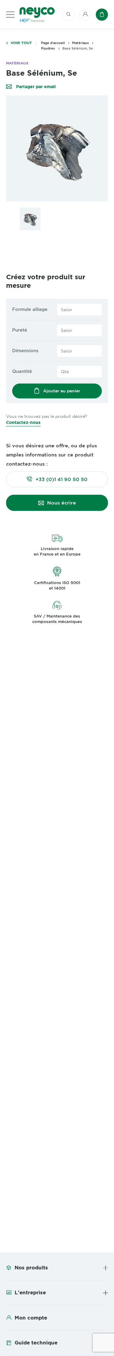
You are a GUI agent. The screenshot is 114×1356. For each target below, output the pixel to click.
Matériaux (80, 43)
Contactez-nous (23, 422)
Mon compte (31, 1317)
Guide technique (36, 1342)
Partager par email (35, 86)
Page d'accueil (53, 43)
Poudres (48, 48)
